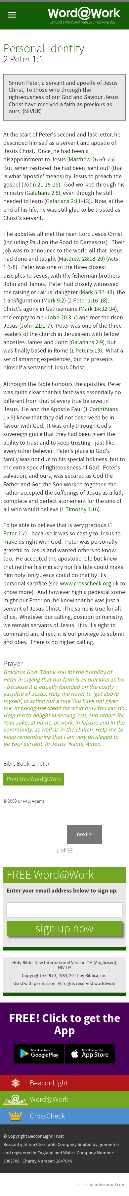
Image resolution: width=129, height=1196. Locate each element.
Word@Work (49, 1099)
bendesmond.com (108, 1184)
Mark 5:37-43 (96, 292)
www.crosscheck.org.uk (89, 583)
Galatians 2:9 (87, 342)
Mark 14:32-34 (97, 309)
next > (84, 834)
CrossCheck (47, 1116)
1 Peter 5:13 (85, 350)
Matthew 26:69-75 (91, 159)
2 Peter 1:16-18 (87, 300)
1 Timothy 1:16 (79, 509)
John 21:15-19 (41, 185)
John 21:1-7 (35, 326)
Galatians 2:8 (42, 193)
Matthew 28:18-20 (81, 259)
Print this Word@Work (34, 779)
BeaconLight (49, 1083)
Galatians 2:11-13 (67, 201)
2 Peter (41, 764)
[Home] (84, 15)
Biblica (91, 975)
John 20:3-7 (61, 317)
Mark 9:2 (53, 300)
